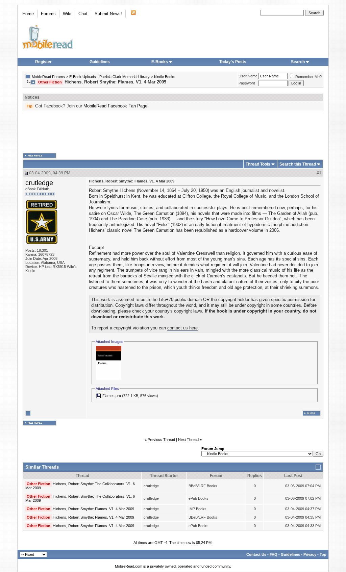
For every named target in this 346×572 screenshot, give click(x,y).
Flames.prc (111, 396)
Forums (48, 13)
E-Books (159, 61)
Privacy (309, 554)
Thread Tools (258, 164)
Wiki (67, 13)
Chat (83, 13)
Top (323, 554)
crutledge (39, 182)
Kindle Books (164, 77)
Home (28, 13)
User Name (248, 76)
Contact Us (256, 554)
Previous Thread (161, 440)
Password (247, 83)
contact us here (182, 327)
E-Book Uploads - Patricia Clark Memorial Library (109, 77)
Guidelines (100, 61)
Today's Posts (232, 61)
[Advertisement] (173, 132)
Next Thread (188, 440)
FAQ (273, 554)
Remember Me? (308, 77)
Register (43, 61)
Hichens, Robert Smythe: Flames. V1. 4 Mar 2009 (93, 509)
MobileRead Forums (48, 77)
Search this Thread (297, 164)
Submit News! (108, 13)
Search (298, 61)
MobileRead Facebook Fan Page (115, 105)
